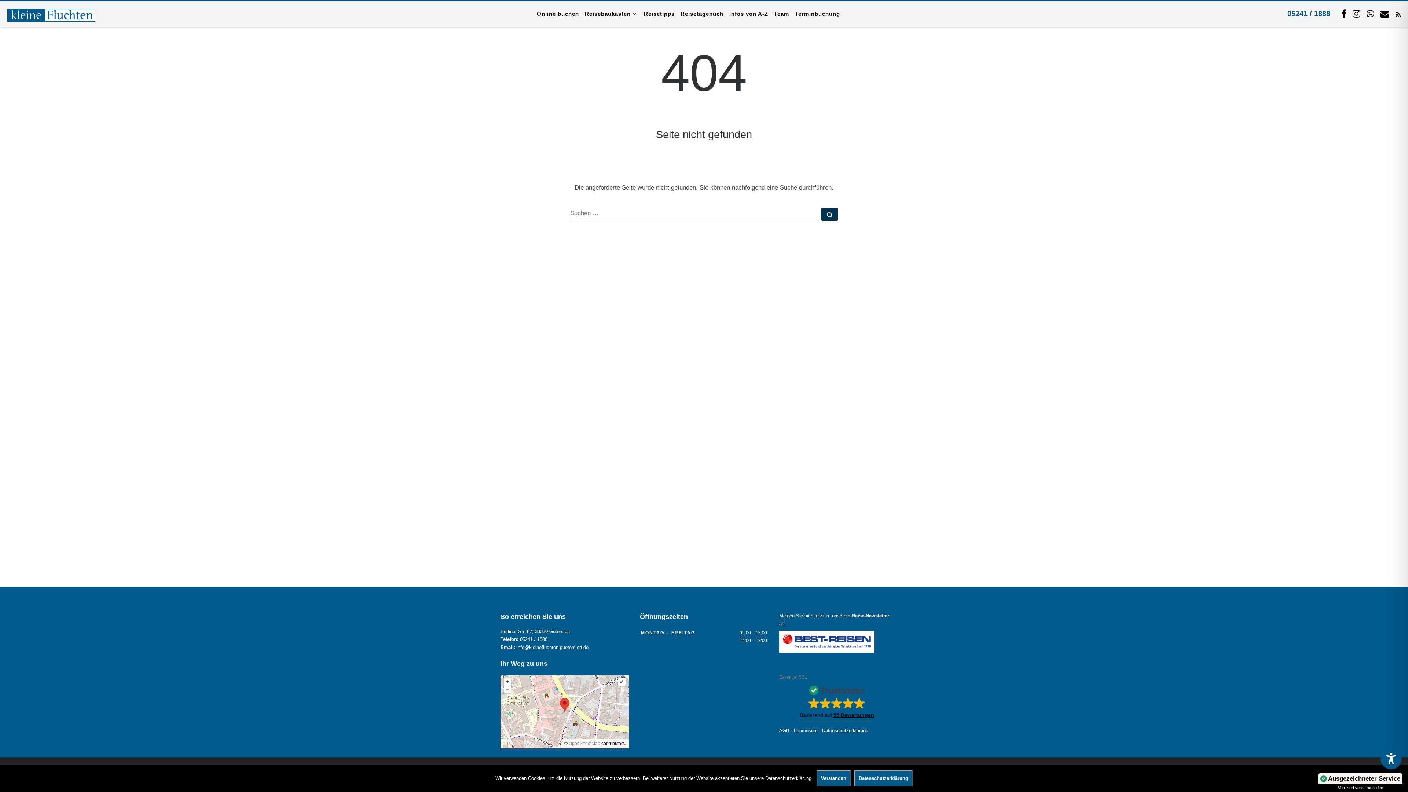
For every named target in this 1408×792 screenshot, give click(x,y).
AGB (784, 730)
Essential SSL (793, 677)
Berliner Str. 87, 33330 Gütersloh (535, 631)
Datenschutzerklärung (845, 730)
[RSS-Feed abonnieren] (1398, 14)
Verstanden (833, 778)
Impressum (806, 730)
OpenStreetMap (584, 743)
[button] (837, 700)
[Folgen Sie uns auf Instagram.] (1356, 13)
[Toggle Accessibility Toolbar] (1391, 758)
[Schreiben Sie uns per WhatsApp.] (1370, 13)
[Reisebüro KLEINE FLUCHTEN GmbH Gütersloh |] (51, 14)
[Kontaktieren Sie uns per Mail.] (1384, 13)
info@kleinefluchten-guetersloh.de (552, 647)
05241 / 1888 (1308, 14)
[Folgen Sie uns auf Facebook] (1343, 13)
